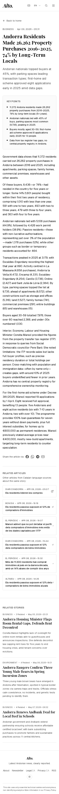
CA (33, 770)
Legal (29, 770)
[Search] (46, 5)
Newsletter (17, 770)
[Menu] (53, 5)
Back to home (14, 20)
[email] (43, 456)
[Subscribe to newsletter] (29, 5)
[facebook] (27, 456)
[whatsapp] (32, 456)
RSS (54, 770)
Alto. (8, 5)
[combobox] (37, 5)
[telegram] (37, 456)
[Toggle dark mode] (29, 776)
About (6, 770)
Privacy (42, 770)
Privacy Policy (50, 790)
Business (8, 29)
